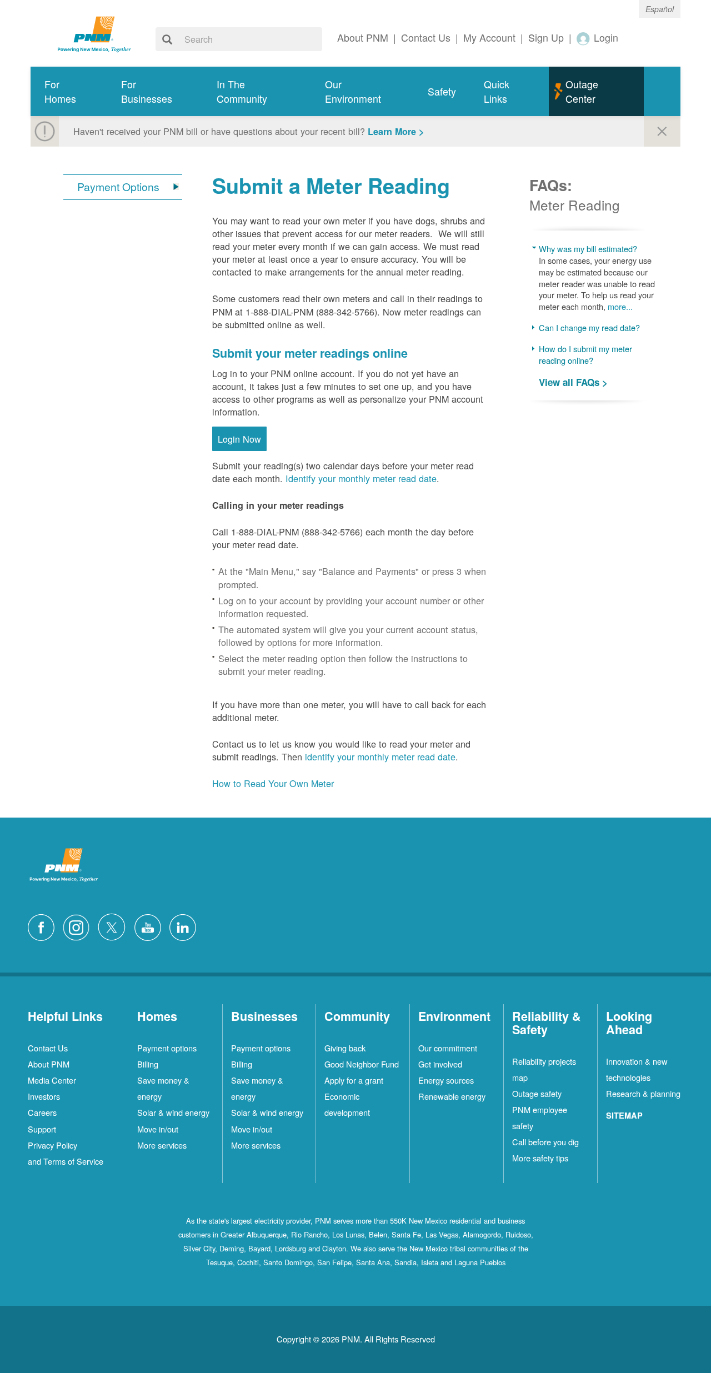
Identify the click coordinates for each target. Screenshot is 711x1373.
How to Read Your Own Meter (273, 783)
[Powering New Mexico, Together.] (94, 32)
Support (42, 1129)
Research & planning (643, 1093)
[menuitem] (69, 91)
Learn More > (396, 131)
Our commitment (447, 1048)
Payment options (167, 1048)
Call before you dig (545, 1141)
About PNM (48, 1064)
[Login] (584, 38)
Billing (147, 1064)
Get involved (440, 1064)
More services (162, 1145)
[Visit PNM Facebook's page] (44, 926)
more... (620, 306)
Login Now (239, 438)
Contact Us (48, 1048)
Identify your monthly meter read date (361, 478)
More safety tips (540, 1158)
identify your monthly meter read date (380, 756)
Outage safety (537, 1093)
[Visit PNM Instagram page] (79, 926)
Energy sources (446, 1080)
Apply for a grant (353, 1080)
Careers (42, 1112)
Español (659, 8)
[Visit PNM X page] (115, 926)
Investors (44, 1096)
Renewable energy (451, 1096)
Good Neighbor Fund (361, 1064)
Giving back (344, 1048)
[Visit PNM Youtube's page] (150, 926)
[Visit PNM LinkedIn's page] (185, 926)
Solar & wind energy (173, 1112)
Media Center (52, 1080)
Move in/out (157, 1129)
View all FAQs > (573, 382)
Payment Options (118, 186)
